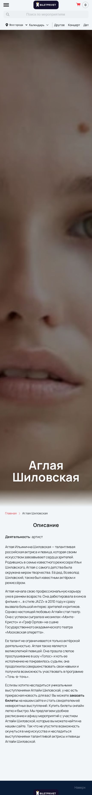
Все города (16, 25)
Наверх (80, 787)
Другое (59, 25)
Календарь (36, 25)
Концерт (74, 25)
